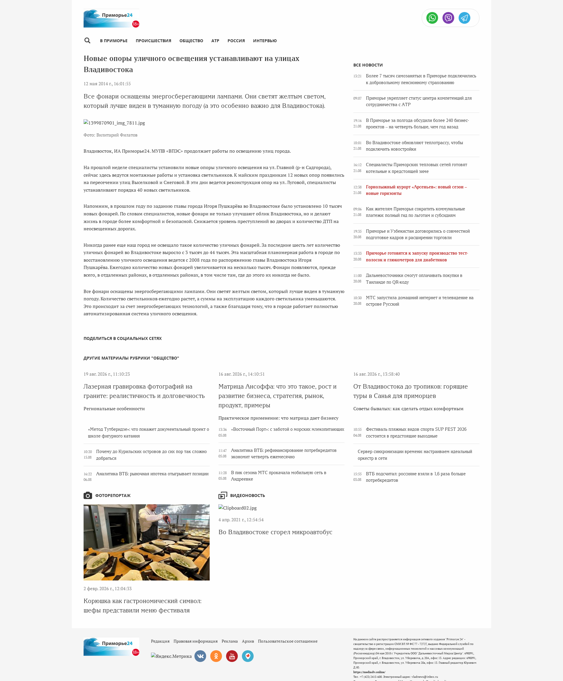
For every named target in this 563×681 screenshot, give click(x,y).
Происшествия (153, 40)
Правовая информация (196, 641)
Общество (191, 40)
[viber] (448, 18)
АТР (215, 40)
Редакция (160, 641)
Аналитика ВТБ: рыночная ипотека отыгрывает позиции (152, 473)
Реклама (230, 641)
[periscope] (248, 656)
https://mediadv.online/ (369, 672)
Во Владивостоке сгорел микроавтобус (275, 532)
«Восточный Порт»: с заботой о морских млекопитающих (287, 429)
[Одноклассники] (216, 656)
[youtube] (232, 656)
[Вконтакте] (200, 656)
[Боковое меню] (87, 40)
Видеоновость (247, 495)
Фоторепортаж (112, 495)
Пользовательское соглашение (288, 641)
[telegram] (464, 18)
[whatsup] (432, 18)
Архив (248, 641)
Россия (236, 40)
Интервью (265, 40)
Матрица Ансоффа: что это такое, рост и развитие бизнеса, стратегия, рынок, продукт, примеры (277, 395)
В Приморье (114, 40)
